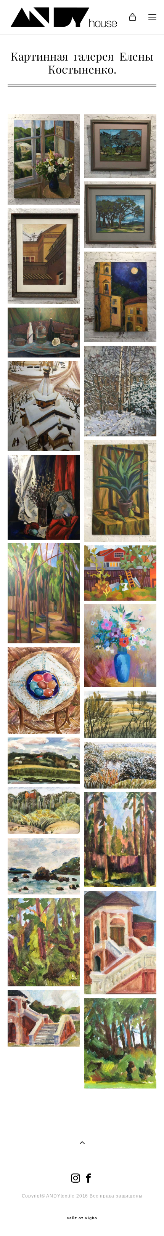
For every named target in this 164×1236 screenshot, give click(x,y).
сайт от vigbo (82, 1218)
